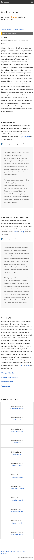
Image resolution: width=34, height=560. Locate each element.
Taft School (17, 443)
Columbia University (7, 382)
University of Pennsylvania (9, 377)
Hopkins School (17, 466)
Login (21, 136)
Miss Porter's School (17, 431)
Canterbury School (17, 500)
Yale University (5, 386)
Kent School (17, 454)
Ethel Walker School (17, 534)
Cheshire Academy (17, 511)
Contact (12, 551)
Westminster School (17, 477)
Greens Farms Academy (17, 488)
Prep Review (5, 2)
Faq (17, 551)
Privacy (22, 551)
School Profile (6, 29)
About (3, 551)
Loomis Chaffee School (17, 420)
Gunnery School (17, 523)
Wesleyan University (7, 373)
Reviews (4, 553)
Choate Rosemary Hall (17, 408)
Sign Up (27, 136)
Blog (7, 551)
